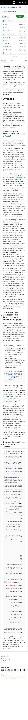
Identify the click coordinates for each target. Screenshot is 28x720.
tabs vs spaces (17, 301)
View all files (14, 56)
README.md (8, 53)
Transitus (5, 199)
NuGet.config (8, 49)
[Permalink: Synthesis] (1, 99)
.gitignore (7, 43)
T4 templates (19, 197)
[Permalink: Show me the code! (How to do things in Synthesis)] (1, 444)
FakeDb (22, 265)
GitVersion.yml (8, 46)
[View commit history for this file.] (24, 21)
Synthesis (14, 7)
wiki (15, 644)
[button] (24, 371)
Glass (22, 134)
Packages (7, 37)
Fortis (7, 136)
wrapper (20, 177)
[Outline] (26, 61)
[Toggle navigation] (2, 2)
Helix (4, 327)
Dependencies (8, 31)
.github (6, 24)
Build (6, 27)
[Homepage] (14, 2)
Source (6, 40)
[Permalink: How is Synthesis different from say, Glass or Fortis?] (1, 134)
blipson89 (6, 7)
